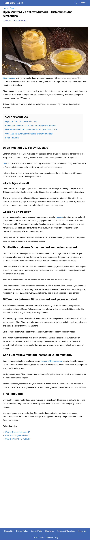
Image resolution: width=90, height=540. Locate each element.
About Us (82, 531)
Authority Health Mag (49, 537)
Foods (12, 8)
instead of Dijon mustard (51, 361)
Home (5, 8)
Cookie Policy (37, 531)
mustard (59, 217)
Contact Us (8, 531)
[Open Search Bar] (75, 3)
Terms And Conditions (66, 531)
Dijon (5, 163)
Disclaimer (49, 531)
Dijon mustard (9, 78)
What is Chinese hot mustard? (17, 432)
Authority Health (13, 2)
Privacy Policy (22, 531)
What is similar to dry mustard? (17, 439)
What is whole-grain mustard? (17, 435)
